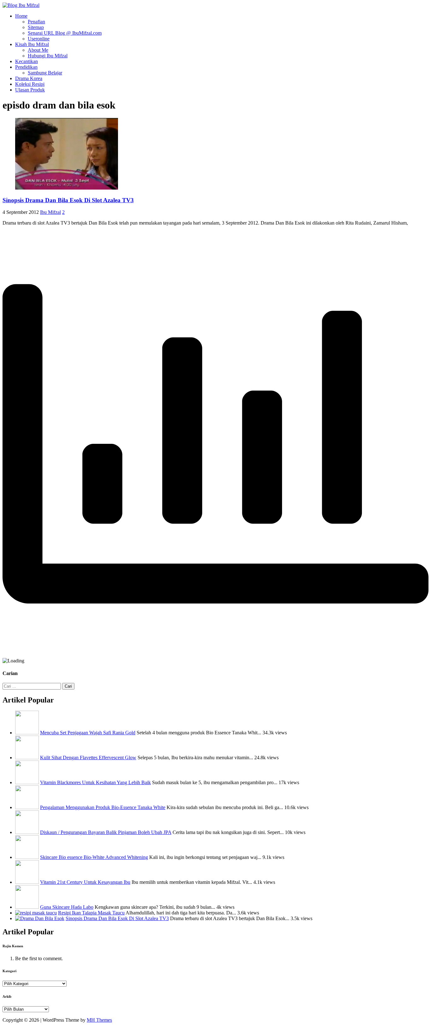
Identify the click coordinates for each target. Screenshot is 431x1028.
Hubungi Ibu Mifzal (48, 55)
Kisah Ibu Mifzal (32, 44)
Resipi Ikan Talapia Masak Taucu (91, 912)
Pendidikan (26, 67)
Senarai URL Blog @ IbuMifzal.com (65, 33)
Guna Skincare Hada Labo (66, 907)
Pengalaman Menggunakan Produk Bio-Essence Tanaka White (102, 807)
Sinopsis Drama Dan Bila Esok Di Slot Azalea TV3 (68, 200)
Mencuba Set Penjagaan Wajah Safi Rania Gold (87, 732)
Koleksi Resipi (29, 84)
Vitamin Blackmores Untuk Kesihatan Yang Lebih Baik (95, 782)
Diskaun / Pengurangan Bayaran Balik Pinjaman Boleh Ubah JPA (105, 832)
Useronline (39, 38)
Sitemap (36, 27)
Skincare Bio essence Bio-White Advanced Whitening (94, 857)
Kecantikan (26, 61)
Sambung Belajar (45, 72)
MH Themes (99, 1020)
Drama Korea (28, 78)
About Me (38, 50)
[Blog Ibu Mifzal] (21, 5)
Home (21, 16)
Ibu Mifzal (50, 212)
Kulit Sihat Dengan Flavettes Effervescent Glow (88, 757)
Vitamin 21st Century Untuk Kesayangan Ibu (85, 882)
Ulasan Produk (30, 89)
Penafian (36, 21)
